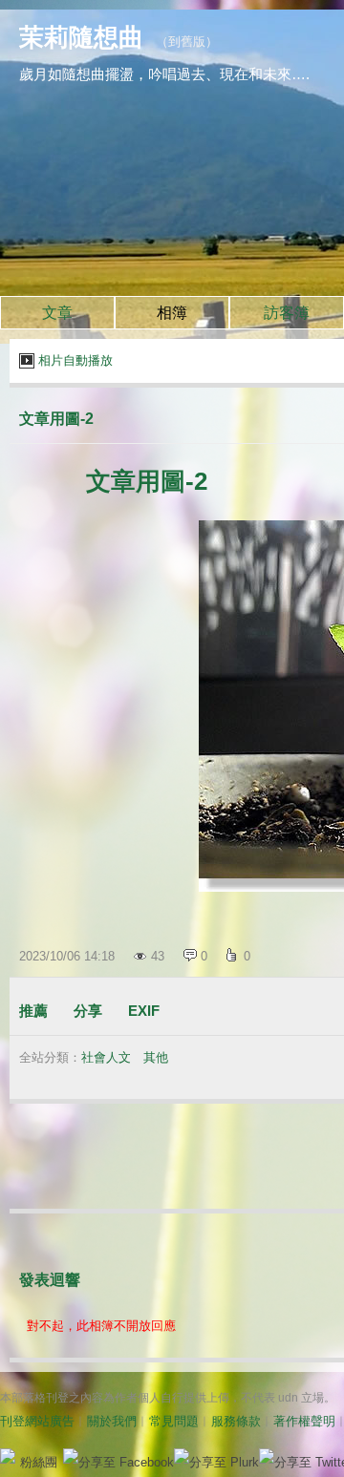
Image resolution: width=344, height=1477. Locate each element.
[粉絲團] (7, 1456)
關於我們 (112, 1421)
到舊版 (186, 41)
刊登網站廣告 (37, 1421)
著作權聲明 (304, 1421)
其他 (155, 1057)
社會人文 (106, 1057)
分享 (88, 1010)
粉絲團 (38, 1462)
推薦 (33, 1010)
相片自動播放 (75, 360)
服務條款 (236, 1421)
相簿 (172, 313)
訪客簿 (287, 313)
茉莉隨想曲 (81, 37)
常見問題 (174, 1421)
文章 (57, 313)
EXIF (144, 1010)
